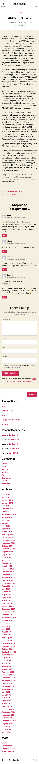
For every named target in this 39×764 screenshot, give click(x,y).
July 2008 (6, 589)
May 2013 (6, 497)
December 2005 (8, 678)
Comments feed (8, 749)
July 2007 (6, 623)
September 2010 (9, 514)
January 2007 (8, 640)
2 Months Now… (8, 411)
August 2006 (7, 655)
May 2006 (6, 663)
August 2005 (7, 689)
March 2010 (7, 532)
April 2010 (6, 529)
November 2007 (8, 612)
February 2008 (8, 603)
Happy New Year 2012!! (11, 420)
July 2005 (6, 692)
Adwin (4, 464)
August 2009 (7, 552)
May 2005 (6, 698)
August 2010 (7, 517)
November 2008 (8, 577)
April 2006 (6, 666)
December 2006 (8, 643)
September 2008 (9, 583)
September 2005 (9, 686)
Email (4, 347)
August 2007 (7, 620)
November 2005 (8, 681)
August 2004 (7, 724)
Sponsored (6, 478)
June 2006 (6, 661)
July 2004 (6, 726)
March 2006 (7, 669)
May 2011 (6, 506)
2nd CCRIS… (14, 453)
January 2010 (7, 537)
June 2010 (6, 523)
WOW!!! (5, 424)
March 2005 (7, 704)
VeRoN (4, 481)
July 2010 (6, 520)
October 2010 (7, 512)
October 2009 (8, 546)
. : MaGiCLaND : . (19, 4)
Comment (6, 320)
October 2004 (8, 718)
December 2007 (8, 609)
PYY (3, 475)
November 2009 (8, 543)
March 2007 (7, 635)
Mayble (5, 472)
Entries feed (7, 746)
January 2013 (7, 500)
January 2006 (8, 675)
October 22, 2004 (26, 22)
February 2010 (8, 534)
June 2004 (6, 729)
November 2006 (8, 646)
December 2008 (8, 575)
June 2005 (6, 695)
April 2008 (6, 598)
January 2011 (7, 509)
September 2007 (9, 618)
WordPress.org (8, 751)
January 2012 (7, 503)
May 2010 (6, 526)
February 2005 (8, 706)
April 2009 (6, 563)
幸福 (3, 406)
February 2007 (8, 638)
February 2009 (8, 569)
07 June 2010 (14, 448)
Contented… (14, 435)
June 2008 (6, 592)
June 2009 (6, 557)
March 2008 (7, 600)
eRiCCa (19, 12)
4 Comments (20, 25)
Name (4, 338)
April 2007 (6, 632)
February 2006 (8, 672)
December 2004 (8, 712)
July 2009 (6, 555)
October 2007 (7, 615)
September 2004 (9, 721)
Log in (4, 743)
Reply (4, 235)
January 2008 (8, 606)
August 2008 (7, 586)
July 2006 (6, 658)
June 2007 (6, 626)
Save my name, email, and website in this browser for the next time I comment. (19, 366)
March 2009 (7, 566)
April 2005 (6, 701)
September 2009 (9, 549)
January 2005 (8, 709)
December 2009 (8, 540)
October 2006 (8, 649)
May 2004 (6, 732)
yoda (4, 435)
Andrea (5, 467)
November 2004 (8, 715)
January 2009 (8, 572)
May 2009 (6, 560)
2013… (4, 415)
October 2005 (8, 683)
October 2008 (8, 580)
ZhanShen (6, 484)
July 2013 (6, 494)
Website (4, 356)
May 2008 (6, 595)
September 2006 (9, 652)
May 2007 (6, 629)
